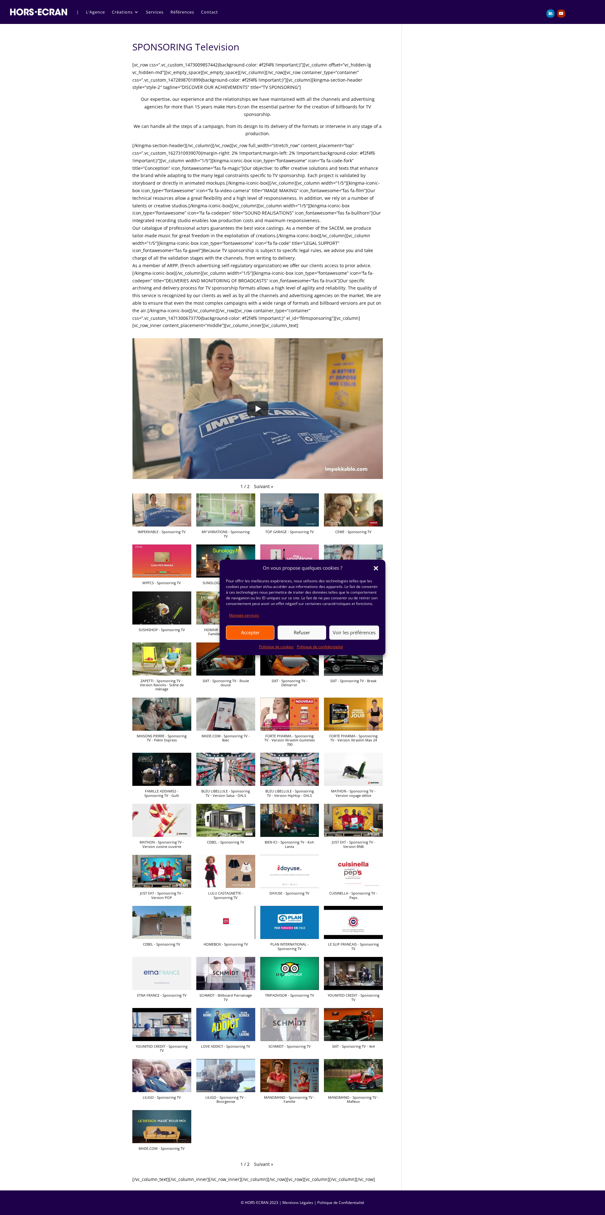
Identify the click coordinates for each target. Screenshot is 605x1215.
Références (182, 12)
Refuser (302, 632)
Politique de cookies (276, 646)
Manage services (244, 615)
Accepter (250, 632)
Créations (122, 12)
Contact (209, 12)
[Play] (257, 408)
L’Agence (95, 12)
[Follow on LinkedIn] (550, 13)
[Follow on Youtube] (561, 13)
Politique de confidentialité (320, 646)
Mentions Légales (297, 1202)
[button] (376, 568)
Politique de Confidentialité (340, 1202)
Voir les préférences (354, 632)
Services (155, 12)
